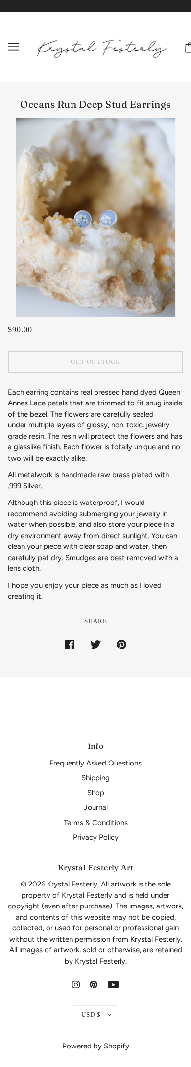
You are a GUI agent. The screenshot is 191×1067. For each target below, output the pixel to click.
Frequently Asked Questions (95, 763)
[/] (101, 46)
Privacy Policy (96, 837)
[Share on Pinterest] (121, 643)
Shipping (95, 777)
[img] (76, 984)
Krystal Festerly (72, 884)
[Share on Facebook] (69, 643)
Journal (96, 807)
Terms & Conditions (96, 822)
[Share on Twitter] (95, 643)
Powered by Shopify (95, 1046)
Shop (95, 792)
